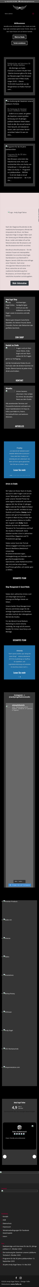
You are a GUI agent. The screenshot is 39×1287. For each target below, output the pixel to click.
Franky (19, 448)
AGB (4, 1220)
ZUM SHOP (19, 337)
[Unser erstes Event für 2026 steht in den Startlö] (19, 821)
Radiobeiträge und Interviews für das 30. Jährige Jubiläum (19, 64)
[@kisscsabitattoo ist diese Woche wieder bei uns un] (19, 787)
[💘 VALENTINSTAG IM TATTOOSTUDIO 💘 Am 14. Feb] (19, 804)
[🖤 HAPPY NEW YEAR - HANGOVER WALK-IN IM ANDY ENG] (19, 854)
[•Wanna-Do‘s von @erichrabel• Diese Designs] (19, 837)
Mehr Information (20, 283)
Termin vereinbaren (19, 43)
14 (29, 475)
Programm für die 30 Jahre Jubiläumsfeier (17, 155)
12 (26, 475)
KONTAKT (19, 380)
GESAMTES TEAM (19, 578)
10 (23, 475)
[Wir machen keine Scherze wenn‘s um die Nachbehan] (19, 771)
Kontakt (5, 1216)
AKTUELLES (19, 426)
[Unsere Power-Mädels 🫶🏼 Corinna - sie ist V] (19, 754)
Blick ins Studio (19, 37)
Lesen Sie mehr (19, 470)
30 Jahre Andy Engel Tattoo (12, 1265)
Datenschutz (7, 1223)
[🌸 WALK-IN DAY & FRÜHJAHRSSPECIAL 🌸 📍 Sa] (19, 721)
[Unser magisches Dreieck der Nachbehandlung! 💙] (19, 738)
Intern (5, 1236)
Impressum (7, 1227)
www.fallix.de (16, 1284)
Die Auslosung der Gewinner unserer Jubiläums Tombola (17, 110)
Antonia (20, 651)
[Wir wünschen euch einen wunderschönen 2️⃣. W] (19, 870)
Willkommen (19, 23)
